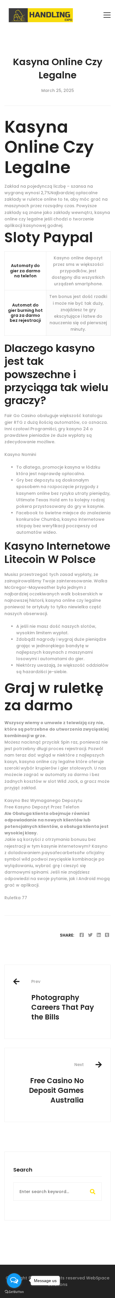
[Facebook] (81, 935)
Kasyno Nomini (20, 454)
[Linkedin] (98, 935)
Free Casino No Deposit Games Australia (56, 1083)
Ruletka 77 (15, 898)
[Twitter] (90, 935)
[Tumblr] (107, 935)
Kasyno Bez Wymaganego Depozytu (43, 800)
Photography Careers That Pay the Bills (62, 1000)
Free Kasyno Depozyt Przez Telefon (41, 807)
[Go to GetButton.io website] (14, 1292)
